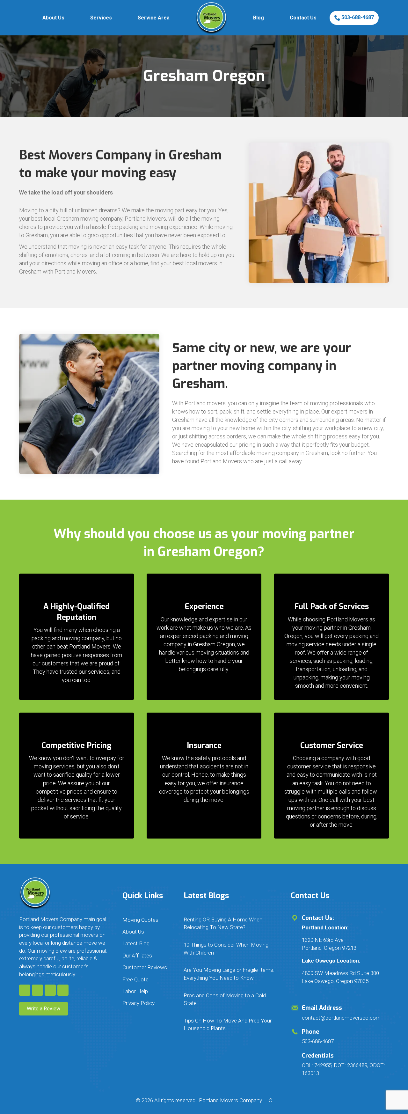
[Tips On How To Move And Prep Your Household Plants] (231, 1024)
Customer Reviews (144, 967)
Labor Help (135, 991)
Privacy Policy (138, 1003)
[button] (24, 990)
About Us (53, 18)
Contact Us (303, 18)
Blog (258, 18)
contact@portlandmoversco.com (341, 1018)
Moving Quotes (140, 920)
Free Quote (135, 979)
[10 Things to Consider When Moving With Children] (231, 948)
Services (101, 18)
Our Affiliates (137, 955)
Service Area (154, 18)
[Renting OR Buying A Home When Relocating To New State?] (231, 923)
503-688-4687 (357, 17)
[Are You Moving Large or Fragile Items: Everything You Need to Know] (231, 973)
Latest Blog (135, 943)
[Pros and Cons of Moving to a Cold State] (231, 999)
